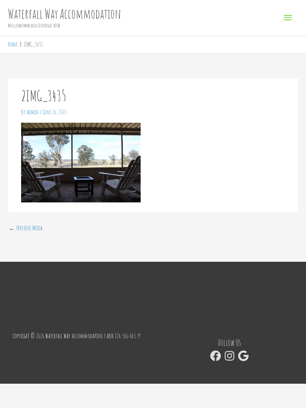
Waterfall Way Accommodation (64, 14)
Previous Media (25, 228)
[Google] (243, 355)
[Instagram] (229, 355)
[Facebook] (215, 355)
